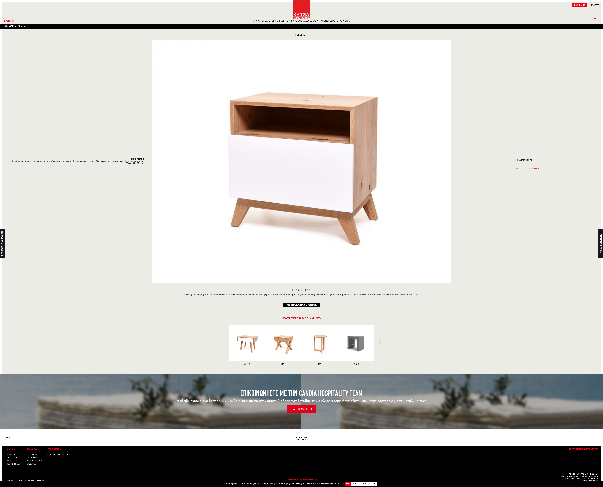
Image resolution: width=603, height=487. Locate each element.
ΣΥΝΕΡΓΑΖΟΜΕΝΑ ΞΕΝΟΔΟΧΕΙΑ (302, 21)
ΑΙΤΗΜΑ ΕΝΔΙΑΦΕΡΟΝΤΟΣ (302, 305)
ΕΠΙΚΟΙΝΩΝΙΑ (343, 21)
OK (347, 484)
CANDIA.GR (579, 5)
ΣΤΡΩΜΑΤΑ (31, 455)
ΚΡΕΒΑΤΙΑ (31, 464)
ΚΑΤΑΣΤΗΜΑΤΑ (14, 464)
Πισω (7, 438)
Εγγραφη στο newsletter (583, 449)
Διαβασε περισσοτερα (364, 484)
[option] (301, 161)
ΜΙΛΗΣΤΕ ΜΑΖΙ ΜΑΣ (301, 409)
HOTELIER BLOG (327, 21)
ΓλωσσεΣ (595, 5)
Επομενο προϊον (601, 243)
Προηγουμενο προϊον (2, 243)
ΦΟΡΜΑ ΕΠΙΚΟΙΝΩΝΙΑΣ (58, 455)
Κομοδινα (10, 26)
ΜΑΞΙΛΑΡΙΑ (31, 458)
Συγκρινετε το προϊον (527, 169)
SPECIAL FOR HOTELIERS (274, 21)
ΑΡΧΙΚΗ (257, 21)
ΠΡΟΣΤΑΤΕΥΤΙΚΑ (34, 461)
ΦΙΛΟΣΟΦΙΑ (13, 458)
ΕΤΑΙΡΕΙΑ (11, 455)
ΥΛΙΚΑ (10, 461)
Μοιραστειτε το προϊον (526, 160)
